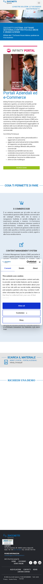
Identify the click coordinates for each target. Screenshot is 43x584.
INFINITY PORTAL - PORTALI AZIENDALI (23, 360)
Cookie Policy (13, 579)
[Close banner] (39, 262)
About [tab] (35, 268)
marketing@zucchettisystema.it (14, 555)
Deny (21, 320)
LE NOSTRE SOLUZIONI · (20, 7)
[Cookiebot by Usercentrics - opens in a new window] (27, 262)
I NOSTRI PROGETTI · (33, 9)
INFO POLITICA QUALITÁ (11, 559)
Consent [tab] (7, 268)
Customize (20, 313)
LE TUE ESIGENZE (35, 7)
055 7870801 (17, 550)
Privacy (5, 579)
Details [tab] (21, 268)
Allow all (21, 306)
